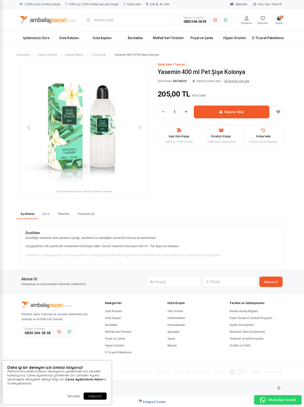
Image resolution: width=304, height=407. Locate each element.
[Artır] (186, 112)
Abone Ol (271, 282)
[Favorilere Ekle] (278, 112)
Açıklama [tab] (27, 214)
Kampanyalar (176, 325)
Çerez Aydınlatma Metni (84, 379)
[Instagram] (279, 388)
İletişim (172, 345)
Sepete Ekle (234, 112)
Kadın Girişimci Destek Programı (251, 318)
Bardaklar (135, 38)
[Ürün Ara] (88, 19)
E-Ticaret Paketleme (268, 38)
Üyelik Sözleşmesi (242, 325)
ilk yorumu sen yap (236, 81)
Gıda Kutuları (69, 38)
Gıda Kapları (102, 38)
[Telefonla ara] (214, 19)
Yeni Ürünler (175, 311)
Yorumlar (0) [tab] (86, 214)
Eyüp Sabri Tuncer (171, 64)
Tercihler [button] (73, 396)
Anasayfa (23, 54)
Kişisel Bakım (74, 54)
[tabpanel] (152, 244)
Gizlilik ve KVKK (240, 345)
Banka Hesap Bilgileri (244, 311)
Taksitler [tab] (63, 214)
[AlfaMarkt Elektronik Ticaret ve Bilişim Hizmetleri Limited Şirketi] (47, 20)
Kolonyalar (99, 54)
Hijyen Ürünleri (234, 38)
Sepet (171, 338)
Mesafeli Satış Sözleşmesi (247, 331)
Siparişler (241, 4)
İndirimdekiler (176, 318)
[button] (28, 127)
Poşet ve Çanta (201, 38)
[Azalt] (163, 112)
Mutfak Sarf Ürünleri (168, 38)
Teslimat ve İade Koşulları (247, 338)
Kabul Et (95, 396)
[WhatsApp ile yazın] (225, 19)
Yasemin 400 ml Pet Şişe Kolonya (136, 54)
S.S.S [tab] (45, 214)
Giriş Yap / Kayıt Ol (270, 4)
